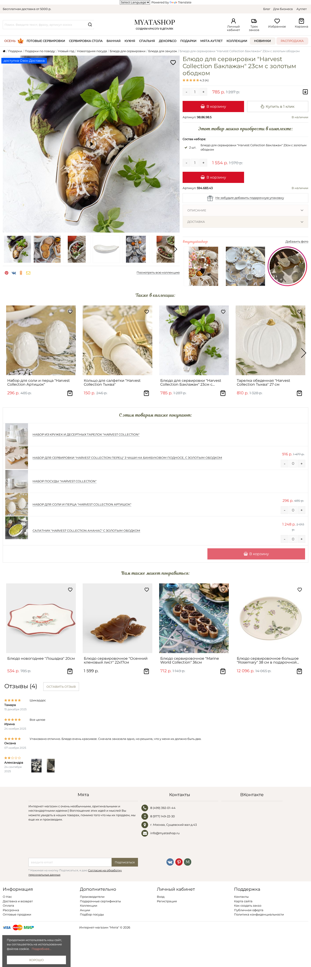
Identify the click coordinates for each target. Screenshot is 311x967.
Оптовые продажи (17, 914)
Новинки (262, 41)
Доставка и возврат (18, 901)
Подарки (188, 41)
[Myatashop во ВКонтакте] (170, 862)
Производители (92, 896)
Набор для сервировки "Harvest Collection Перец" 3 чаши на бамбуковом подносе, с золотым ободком (127, 457)
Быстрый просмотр (43, 370)
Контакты (241, 896)
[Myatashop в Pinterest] (179, 862)
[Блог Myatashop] (187, 862)
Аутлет (301, 9)
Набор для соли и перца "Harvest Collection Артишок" (38, 382)
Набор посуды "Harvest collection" (65, 481)
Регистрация (167, 901)
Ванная (114, 41)
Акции (85, 910)
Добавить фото (297, 241)
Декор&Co (167, 41)
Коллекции (237, 41)
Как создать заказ (247, 905)
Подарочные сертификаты (100, 901)
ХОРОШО (36, 960)
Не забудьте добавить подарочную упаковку (249, 198)
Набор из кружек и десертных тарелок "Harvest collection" (86, 434)
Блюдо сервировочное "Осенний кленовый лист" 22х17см (116, 660)
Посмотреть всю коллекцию (158, 272)
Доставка (196, 221)
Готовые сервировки (46, 41)
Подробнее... (41, 949)
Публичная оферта (248, 910)
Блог (266, 9)
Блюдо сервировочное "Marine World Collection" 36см (189, 660)
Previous (7, 249)
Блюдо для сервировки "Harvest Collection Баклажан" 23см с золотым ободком (190, 382)
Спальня (147, 41)
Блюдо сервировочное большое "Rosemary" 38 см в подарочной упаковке (268, 660)
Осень (9, 41)
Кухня (130, 41)
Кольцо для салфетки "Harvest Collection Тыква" (112, 382)
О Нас (7, 896)
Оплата (8, 905)
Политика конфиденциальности (259, 914)
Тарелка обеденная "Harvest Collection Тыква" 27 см (263, 382)
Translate (184, 2)
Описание (196, 210)
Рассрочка (11, 910)
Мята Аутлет (211, 41)
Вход (160, 896)
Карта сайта (243, 901)
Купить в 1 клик (280, 106)
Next (175, 249)
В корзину (216, 106)
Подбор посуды (92, 914)
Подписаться (125, 862)
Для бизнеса (283, 9)
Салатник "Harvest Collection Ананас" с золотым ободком (86, 530)
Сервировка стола (86, 41)
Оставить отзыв (61, 686)
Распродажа (292, 41)
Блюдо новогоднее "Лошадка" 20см (41, 658)
